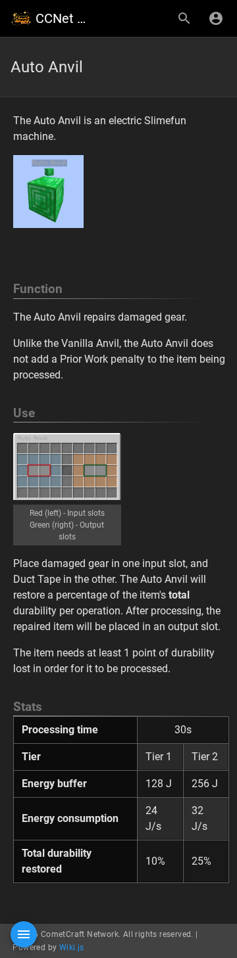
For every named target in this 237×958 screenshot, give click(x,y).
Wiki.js (71, 947)
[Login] (216, 18)
